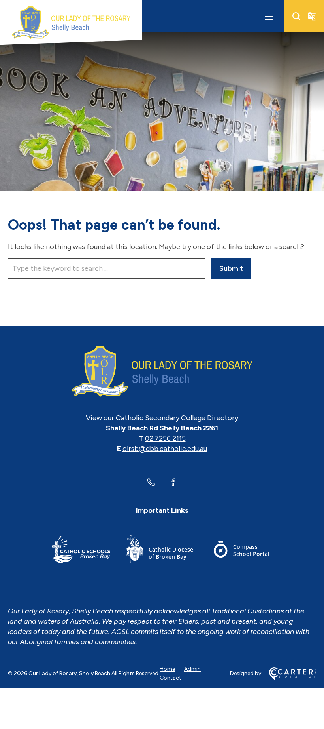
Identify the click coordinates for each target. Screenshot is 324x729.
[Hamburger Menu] (269, 16)
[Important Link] (81, 550)
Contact (170, 677)
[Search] (296, 16)
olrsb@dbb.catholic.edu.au (164, 448)
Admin (192, 669)
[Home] (162, 372)
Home (167, 669)
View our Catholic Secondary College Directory (162, 417)
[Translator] (312, 16)
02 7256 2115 (165, 438)
